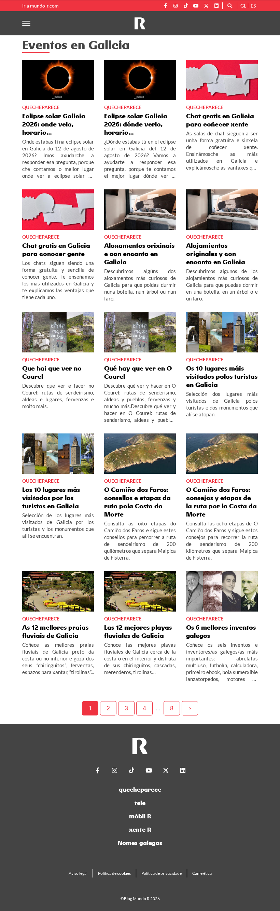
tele (140, 802)
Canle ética (202, 873)
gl (243, 6)
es (253, 6)
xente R (140, 829)
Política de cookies (114, 873)
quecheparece (140, 789)
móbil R (140, 816)
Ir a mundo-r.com (40, 5)
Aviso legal (78, 873)
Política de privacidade (161, 873)
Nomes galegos (140, 842)
